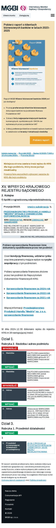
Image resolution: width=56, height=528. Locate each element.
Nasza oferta (10, 491)
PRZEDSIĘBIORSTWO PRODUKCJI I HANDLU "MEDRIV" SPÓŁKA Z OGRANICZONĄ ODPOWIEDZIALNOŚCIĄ (27, 214)
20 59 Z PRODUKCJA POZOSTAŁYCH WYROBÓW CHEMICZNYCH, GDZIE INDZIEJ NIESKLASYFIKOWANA (39, 447)
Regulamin (10, 500)
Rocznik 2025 (25, 153)
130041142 (37, 220)
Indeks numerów (8, 153)
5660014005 (10, 222)
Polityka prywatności (38, 480)
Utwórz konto (9, 16)
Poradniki (9, 504)
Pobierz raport (41, 140)
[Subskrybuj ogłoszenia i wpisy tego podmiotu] (50, 207)
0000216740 (15, 220)
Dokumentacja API (13, 495)
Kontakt (8, 509)
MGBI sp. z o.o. (11, 517)
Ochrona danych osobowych (13, 480)
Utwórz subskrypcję (38, 207)
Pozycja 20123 (27, 155)
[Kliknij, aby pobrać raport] (27, 94)
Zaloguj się (24, 16)
